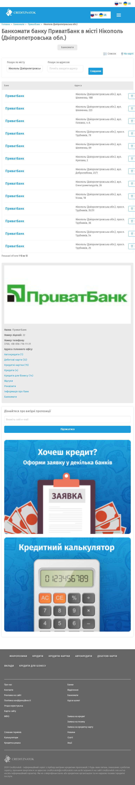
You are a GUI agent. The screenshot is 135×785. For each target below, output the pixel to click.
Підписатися (67, 429)
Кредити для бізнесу (32, 665)
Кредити (37, 656)
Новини (71, 732)
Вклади (9, 665)
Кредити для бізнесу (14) (18, 375)
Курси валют (74, 700)
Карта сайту (10, 711)
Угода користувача (13, 706)
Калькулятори (11, 737)
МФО (6, 716)
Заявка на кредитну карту (80, 727)
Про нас (8, 684)
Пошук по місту (16, 62)
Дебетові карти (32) (15, 359)
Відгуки (8, 380)
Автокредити (83, 656)
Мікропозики (18, 656)
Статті (70, 737)
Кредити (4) (11, 370)
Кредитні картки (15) (16, 365)
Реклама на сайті (12, 695)
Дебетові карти (107, 656)
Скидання (95, 71)
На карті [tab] (128, 53)
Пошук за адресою (59, 62)
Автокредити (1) (13, 354)
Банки (70, 684)
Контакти (8, 690)
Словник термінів (12, 732)
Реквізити (10, 386)
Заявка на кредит (76, 716)
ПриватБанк (14, 96)
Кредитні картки (59, 656)
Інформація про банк (16, 391)
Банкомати (10, 396)
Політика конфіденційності (17, 700)
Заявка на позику (76, 721)
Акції (70, 743)
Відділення (73, 690)
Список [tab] (112, 53)
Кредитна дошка (12, 743)
